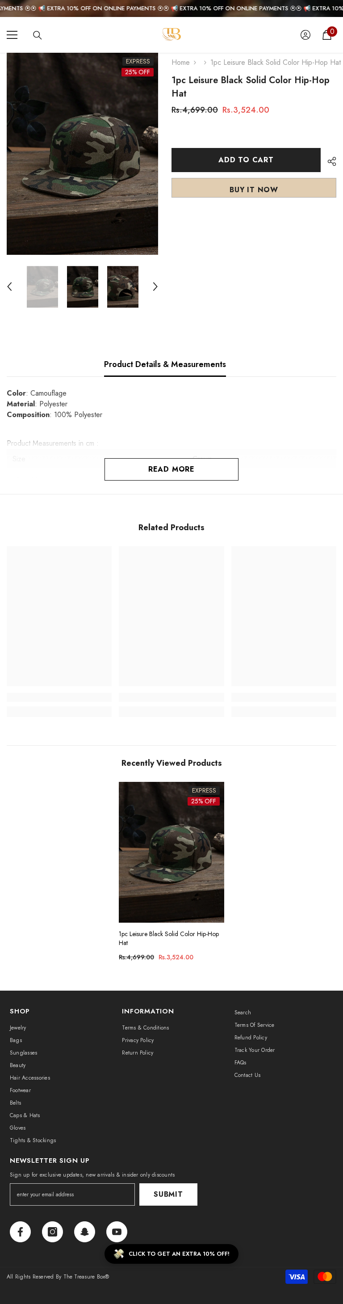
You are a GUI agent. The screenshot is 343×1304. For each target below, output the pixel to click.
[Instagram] (52, 1231)
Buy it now (254, 190)
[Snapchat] (84, 1231)
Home (181, 62)
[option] (82, 154)
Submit (168, 1194)
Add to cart (246, 160)
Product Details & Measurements (165, 364)
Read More (171, 469)
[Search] (37, 35)
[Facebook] (20, 1231)
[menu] (12, 35)
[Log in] (305, 35)
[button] (9, 286)
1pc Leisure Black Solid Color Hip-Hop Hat (169, 938)
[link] (59, 697)
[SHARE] (328, 161)
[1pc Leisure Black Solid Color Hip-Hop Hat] (171, 852)
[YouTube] (116, 1231)
